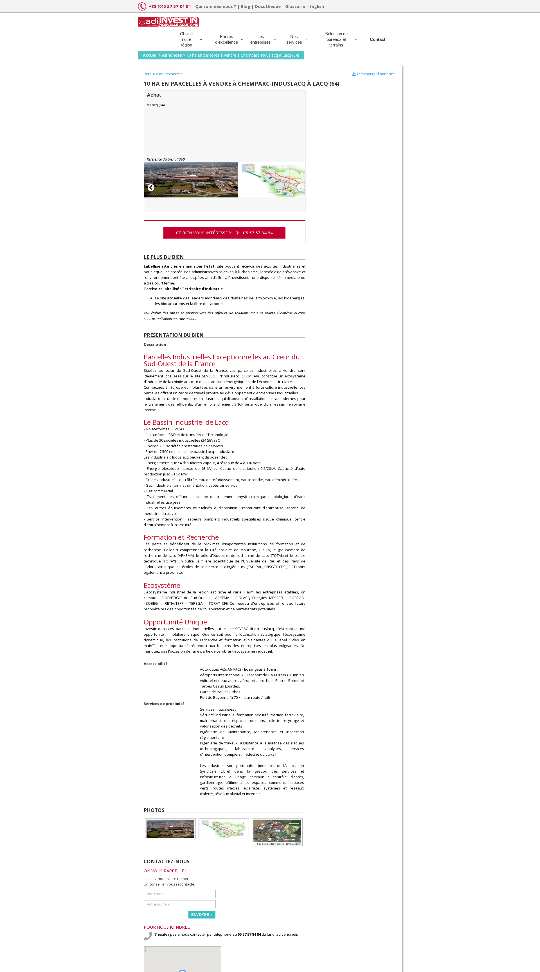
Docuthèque (268, 6)
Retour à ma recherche (163, 73)
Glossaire (295, 6)
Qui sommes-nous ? (215, 6)
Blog (245, 6)
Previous (150, 187)
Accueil (150, 55)
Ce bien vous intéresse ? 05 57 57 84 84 (224, 232)
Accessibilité (156, 663)
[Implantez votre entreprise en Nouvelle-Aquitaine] (168, 20)
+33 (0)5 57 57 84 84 (170, 6)
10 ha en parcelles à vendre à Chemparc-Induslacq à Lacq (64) (242, 55)
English (316, 6)
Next (299, 187)
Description (155, 344)
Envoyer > (202, 915)
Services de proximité (164, 703)
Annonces (172, 55)
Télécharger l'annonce (375, 73)
